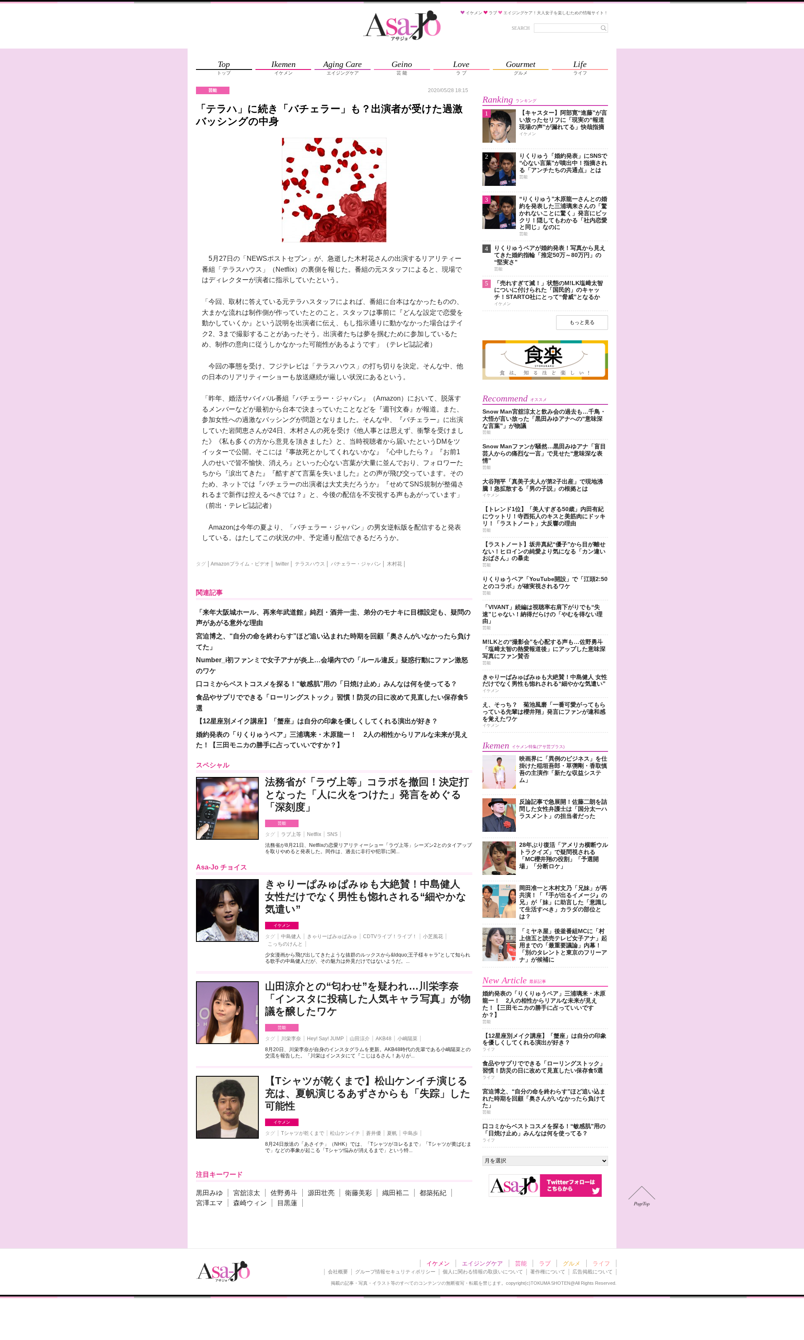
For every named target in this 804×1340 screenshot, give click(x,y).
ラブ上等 (291, 834)
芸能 (282, 823)
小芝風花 (433, 936)
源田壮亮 (321, 1192)
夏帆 (392, 1133)
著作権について (547, 1272)
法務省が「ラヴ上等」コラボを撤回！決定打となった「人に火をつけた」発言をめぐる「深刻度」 (367, 794)
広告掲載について (592, 1272)
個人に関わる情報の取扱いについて (483, 1272)
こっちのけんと (285, 944)
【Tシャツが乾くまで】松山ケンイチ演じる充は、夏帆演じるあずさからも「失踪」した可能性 (368, 1093)
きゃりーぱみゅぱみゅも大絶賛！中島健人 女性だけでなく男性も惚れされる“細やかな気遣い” (365, 896)
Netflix (314, 834)
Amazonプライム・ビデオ (240, 564)
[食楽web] (545, 378)
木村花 (394, 564)
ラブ (545, 1263)
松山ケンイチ (345, 1133)
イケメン (281, 925)
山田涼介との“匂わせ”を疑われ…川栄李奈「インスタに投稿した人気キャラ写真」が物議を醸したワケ (368, 998)
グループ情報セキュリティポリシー (395, 1272)
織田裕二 (395, 1192)
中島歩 (410, 1133)
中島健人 (291, 936)
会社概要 (338, 1272)
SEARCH (521, 28)
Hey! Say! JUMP (325, 1039)
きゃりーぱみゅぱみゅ (332, 936)
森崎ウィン (250, 1202)
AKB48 (384, 1039)
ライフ (601, 1263)
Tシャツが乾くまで (302, 1133)
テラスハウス (310, 564)
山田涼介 (360, 1039)
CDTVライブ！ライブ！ (390, 936)
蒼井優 (373, 1133)
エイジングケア (482, 1263)
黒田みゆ (209, 1192)
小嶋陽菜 (407, 1039)
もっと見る (582, 322)
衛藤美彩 (358, 1192)
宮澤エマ (209, 1202)
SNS (332, 834)
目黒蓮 (287, 1202)
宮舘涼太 (246, 1192)
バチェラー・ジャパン (356, 564)
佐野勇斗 (284, 1192)
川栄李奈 (291, 1039)
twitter (282, 564)
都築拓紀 (433, 1192)
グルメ (571, 1263)
